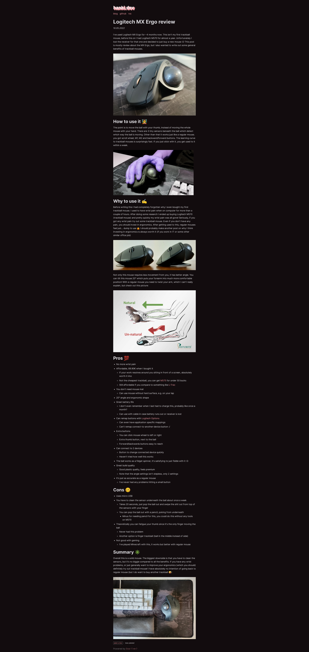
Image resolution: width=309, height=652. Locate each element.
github (123, 13)
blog (115, 13)
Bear (131, 648)
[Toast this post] (123, 643)
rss (129, 13)
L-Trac (172, 385)
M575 (163, 380)
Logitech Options (150, 418)
